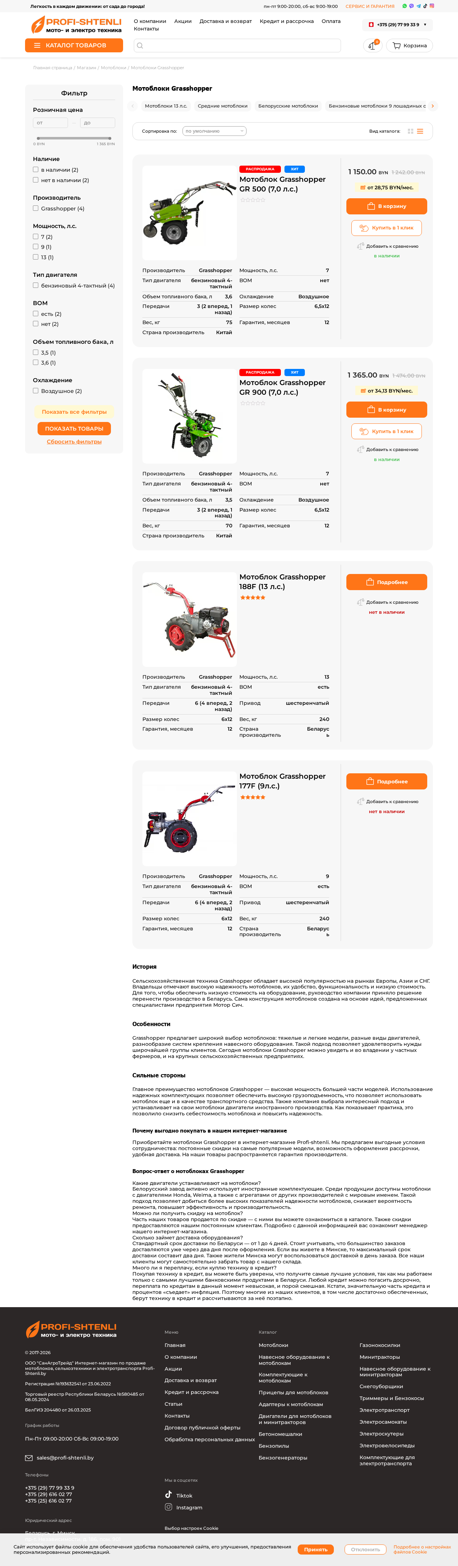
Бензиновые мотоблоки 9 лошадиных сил (380, 106)
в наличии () (59, 170)
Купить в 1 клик (393, 227)
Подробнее (392, 582)
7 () (47, 237)
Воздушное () (61, 391)
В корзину (392, 206)
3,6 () (48, 363)
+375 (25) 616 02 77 (48, 1501)
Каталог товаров (76, 45)
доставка (168, 1154)
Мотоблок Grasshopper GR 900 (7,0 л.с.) (282, 387)
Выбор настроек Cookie (191, 1528)
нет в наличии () (65, 180)
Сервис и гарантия (370, 6)
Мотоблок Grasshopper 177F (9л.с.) (282, 781)
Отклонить (365, 1549)
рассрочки (404, 1148)
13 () (47, 257)
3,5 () (48, 353)
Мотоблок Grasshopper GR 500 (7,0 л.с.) (282, 184)
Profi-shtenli (313, 1142)
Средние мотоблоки (223, 106)
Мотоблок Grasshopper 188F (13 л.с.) (282, 582)
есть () (51, 314)
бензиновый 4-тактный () (78, 286)
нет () (50, 324)
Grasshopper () (62, 208)
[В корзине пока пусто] (409, 45)
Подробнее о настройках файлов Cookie (422, 1549)
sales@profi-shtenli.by (64, 1458)
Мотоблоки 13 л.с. (166, 106)
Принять (315, 1549)
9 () (46, 247)
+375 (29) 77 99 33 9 (49, 1488)
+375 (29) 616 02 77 (48, 1494)
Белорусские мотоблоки (288, 106)
